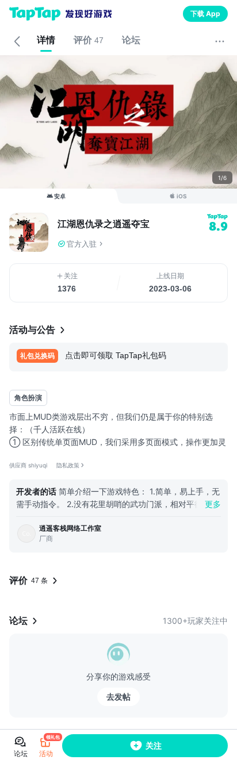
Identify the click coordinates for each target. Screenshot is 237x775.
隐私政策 (67, 465)
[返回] (17, 41)
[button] (143, 244)
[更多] (220, 41)
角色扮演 (28, 397)
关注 (154, 745)
